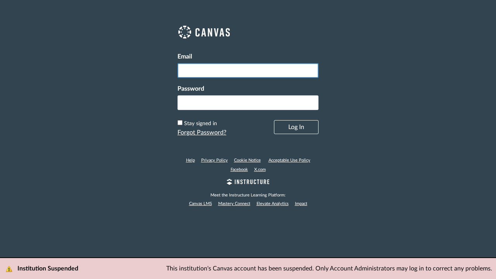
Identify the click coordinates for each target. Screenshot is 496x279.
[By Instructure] (248, 183)
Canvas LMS (200, 204)
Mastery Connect (234, 204)
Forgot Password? (201, 132)
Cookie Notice (247, 160)
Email (184, 56)
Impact (301, 204)
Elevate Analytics (273, 204)
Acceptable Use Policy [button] (289, 160)
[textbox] (248, 102)
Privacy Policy (214, 160)
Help (190, 160)
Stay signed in (200, 123)
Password (190, 89)
